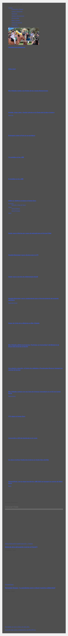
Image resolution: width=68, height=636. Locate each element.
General (10, 7)
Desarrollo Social (12, 303)
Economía (11, 203)
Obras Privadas (16, 211)
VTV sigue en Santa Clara (16, 416)
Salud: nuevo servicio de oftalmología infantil (23, 277)
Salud (9, 213)
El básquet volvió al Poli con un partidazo (21, 135)
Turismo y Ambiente (13, 27)
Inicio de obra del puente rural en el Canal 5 (21, 547)
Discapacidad (15, 18)
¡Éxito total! (12, 69)
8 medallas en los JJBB (15, 179)
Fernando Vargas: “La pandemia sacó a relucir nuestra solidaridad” (30, 588)
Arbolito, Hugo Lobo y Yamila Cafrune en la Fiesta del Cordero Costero (31, 112)
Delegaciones (12, 396)
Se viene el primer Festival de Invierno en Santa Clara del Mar (28, 460)
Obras (10, 207)
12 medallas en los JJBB (16, 157)
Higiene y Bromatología (18, 16)
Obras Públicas (16, 208)
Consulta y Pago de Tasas (19, 205)
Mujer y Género (16, 20)
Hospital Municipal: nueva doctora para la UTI (23, 255)
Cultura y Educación (17, 11)
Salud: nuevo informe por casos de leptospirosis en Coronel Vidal (29, 233)
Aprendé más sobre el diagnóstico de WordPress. (20, 630)
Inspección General (17, 22)
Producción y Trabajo (17, 9)
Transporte (14, 25)
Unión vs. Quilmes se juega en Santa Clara (22, 200)
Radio (9, 486)
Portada (16, 543)
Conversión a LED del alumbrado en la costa (22, 438)
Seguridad (14, 13)
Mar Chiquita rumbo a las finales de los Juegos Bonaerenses (28, 91)
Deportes (10, 115)
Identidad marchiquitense (16, 47)
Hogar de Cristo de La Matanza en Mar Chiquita (23, 323)
